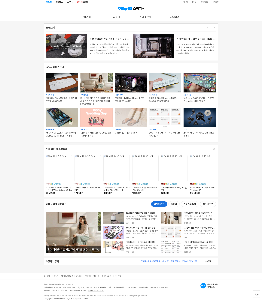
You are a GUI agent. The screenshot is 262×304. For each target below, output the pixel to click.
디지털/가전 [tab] (159, 204)
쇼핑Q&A (174, 17)
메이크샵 (215, 2)
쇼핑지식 (70, 2)
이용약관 (55, 276)
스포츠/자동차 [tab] (190, 204)
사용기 (116, 17)
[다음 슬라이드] (214, 27)
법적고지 (79, 276)
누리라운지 (145, 17)
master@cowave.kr (96, 290)
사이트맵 (118, 276)
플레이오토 (204, 2)
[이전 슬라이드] (211, 27)
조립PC (82, 2)
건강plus (59, 2)
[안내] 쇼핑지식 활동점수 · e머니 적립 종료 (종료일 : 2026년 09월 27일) (169, 261)
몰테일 (194, 2)
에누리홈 (49, 2)
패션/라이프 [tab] (208, 204)
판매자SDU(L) (107, 276)
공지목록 (208, 261)
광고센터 (96, 276)
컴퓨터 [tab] (174, 204)
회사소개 (47, 276)
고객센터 (88, 276)
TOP (256, 293)
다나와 (185, 2)
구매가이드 (87, 17)
